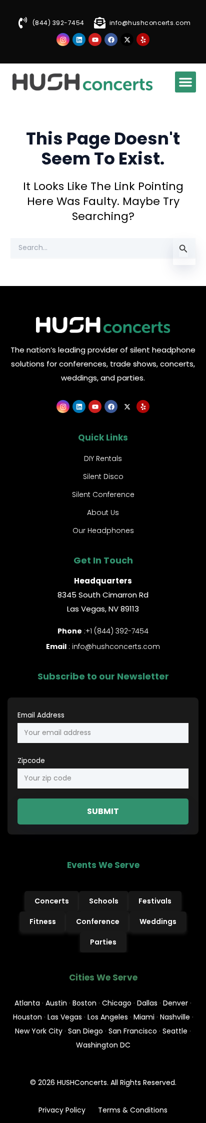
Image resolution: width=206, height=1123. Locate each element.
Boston (84, 1003)
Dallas (147, 1003)
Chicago (117, 1003)
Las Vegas (65, 1017)
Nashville (175, 1017)
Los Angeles (108, 1017)
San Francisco (132, 1031)
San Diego (85, 1031)
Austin (56, 1003)
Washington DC (103, 1045)
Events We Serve (103, 865)
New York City (38, 1031)
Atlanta (27, 1003)
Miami (144, 1017)
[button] (185, 82)
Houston (27, 1017)
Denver (175, 1003)
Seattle (175, 1031)
